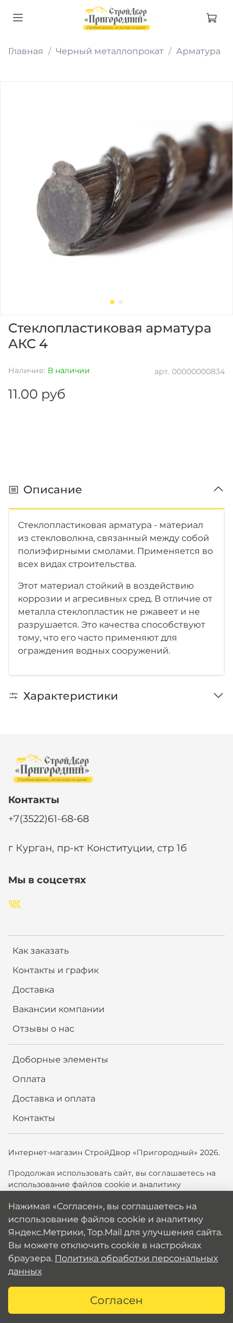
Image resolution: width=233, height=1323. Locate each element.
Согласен (116, 1300)
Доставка (33, 990)
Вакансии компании (58, 1009)
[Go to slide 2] (121, 302)
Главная (25, 51)
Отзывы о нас (43, 1029)
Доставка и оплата (53, 1098)
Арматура (198, 51)
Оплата (29, 1079)
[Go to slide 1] (112, 302)
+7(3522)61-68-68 (48, 818)
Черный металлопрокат (110, 51)
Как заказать (40, 951)
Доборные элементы (60, 1059)
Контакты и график (55, 970)
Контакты (33, 1118)
